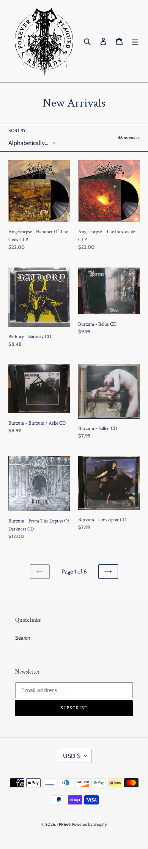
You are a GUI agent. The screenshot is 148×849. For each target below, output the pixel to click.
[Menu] (135, 41)
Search (22, 637)
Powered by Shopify (89, 824)
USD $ (71, 756)
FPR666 (64, 824)
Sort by (17, 130)
